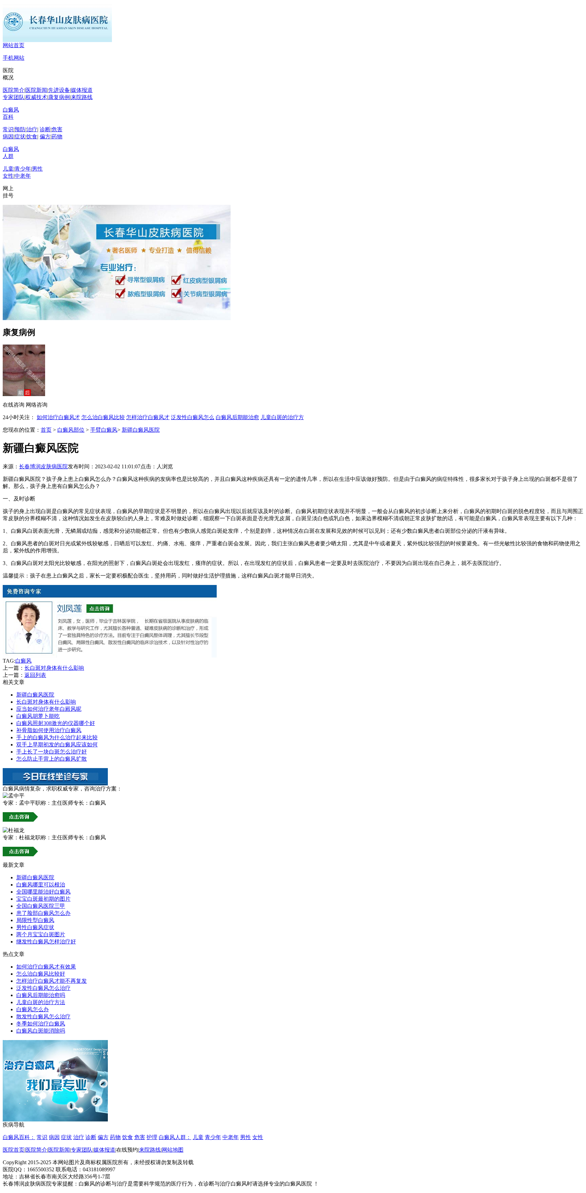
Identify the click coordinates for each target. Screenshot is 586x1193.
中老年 (23, 176)
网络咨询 (36, 405)
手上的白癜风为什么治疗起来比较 (57, 737)
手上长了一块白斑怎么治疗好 (51, 752)
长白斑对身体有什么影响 (54, 668)
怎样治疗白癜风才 (148, 417)
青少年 (23, 169)
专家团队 (13, 97)
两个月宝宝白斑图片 (40, 934)
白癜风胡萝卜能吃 (38, 716)
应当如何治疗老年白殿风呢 (48, 709)
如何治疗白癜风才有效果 (46, 967)
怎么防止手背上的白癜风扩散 (51, 759)
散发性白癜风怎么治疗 (43, 1016)
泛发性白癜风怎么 (192, 417)
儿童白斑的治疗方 (282, 417)
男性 (37, 169)
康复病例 (59, 97)
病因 (8, 136)
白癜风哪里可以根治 (40, 884)
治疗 (31, 129)
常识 (8, 129)
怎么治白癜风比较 (103, 417)
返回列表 (35, 675)
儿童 (8, 169)
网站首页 (13, 45)
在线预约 (127, 1150)
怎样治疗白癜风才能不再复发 (51, 981)
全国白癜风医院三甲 (40, 906)
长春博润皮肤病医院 (43, 466)
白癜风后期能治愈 (237, 417)
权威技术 (36, 97)
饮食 (31, 136)
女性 (8, 176)
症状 (20, 136)
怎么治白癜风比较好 (40, 974)
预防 (20, 129)
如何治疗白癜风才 (58, 417)
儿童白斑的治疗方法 (40, 1002)
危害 (57, 129)
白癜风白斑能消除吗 (40, 1031)
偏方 (45, 136)
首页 (46, 430)
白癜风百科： (19, 1137)
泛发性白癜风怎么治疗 (43, 988)
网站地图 (172, 1150)
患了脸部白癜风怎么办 (43, 913)
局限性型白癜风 (35, 920)
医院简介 (13, 90)
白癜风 (23, 661)
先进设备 (59, 90)
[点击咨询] (110, 656)
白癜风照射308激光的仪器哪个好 (55, 723)
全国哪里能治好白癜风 (43, 892)
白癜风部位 (70, 430)
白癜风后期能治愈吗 (40, 995)
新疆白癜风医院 (141, 430)
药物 (57, 136)
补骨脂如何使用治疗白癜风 (48, 730)
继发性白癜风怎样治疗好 (46, 941)
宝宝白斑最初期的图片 (43, 899)
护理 (151, 1137)
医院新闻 (36, 90)
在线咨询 (13, 405)
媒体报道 (82, 90)
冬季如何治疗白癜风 (40, 1023)
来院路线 (82, 97)
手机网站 (13, 58)
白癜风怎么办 (32, 1009)
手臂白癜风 (103, 430)
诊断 (45, 129)
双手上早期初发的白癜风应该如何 (57, 744)
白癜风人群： (175, 1137)
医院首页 (13, 1150)
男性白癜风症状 (35, 927)
